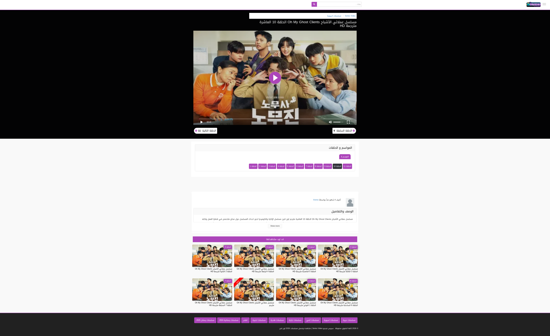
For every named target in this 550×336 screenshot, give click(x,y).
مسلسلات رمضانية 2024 (228, 320)
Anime (316, 200)
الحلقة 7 (309, 166)
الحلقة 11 (347, 166)
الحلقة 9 (327, 166)
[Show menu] (544, 4)
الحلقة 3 (272, 166)
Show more (275, 226)
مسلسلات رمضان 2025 (205, 320)
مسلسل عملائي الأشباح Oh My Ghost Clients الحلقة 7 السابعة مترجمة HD (213, 304)
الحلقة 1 (253, 166)
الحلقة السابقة (343, 130)
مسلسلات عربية (349, 320)
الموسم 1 (345, 156)
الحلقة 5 (290, 166)
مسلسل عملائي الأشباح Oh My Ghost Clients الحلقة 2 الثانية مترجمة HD (213, 270)
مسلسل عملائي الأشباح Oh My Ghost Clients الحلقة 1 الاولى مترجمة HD (297, 304)
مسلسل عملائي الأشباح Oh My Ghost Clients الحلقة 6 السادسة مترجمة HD (339, 304)
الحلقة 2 (262, 166)
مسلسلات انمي (312, 320)
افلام (245, 320)
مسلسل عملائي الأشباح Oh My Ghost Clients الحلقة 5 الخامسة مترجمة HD (297, 270)
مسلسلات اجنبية (259, 320)
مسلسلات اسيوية (331, 320)
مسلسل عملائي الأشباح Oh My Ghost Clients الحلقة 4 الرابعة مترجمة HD (255, 270)
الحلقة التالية (206, 130)
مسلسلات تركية (295, 320)
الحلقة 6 (299, 166)
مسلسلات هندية (277, 320)
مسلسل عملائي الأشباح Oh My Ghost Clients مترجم (255, 304)
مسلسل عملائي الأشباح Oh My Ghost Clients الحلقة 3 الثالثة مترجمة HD (339, 270)
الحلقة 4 (281, 166)
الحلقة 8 (318, 166)
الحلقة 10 (337, 166)
